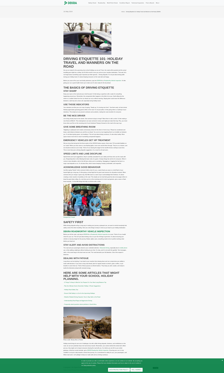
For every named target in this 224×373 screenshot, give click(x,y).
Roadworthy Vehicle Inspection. (113, 80)
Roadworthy (101, 3)
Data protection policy (89, 365)
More (157, 3)
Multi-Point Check (112, 3)
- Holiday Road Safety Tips (70, 289)
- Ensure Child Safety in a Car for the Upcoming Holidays (79, 293)
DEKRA (99, 80)
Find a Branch (150, 3)
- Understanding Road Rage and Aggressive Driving (77, 300)
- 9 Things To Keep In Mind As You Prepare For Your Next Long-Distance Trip (84, 282)
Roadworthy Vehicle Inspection (99, 234)
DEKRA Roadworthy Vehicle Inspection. (98, 350)
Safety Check (92, 3)
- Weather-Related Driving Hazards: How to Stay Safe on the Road (81, 297)
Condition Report (124, 3)
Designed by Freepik (69, 217)
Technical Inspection (138, 3)
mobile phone (123, 247)
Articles (123, 11)
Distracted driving (104, 247)
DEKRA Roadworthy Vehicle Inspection (86, 231)
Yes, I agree (136, 369)
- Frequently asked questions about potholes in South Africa (79, 304)
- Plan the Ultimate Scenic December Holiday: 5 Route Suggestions (82, 286)
